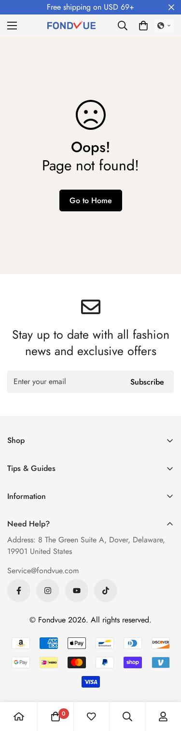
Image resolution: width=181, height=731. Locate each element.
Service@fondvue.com (43, 570)
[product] (19, 716)
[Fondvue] (71, 25)
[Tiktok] (105, 590)
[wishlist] (91, 716)
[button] (143, 25)
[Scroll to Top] (163, 680)
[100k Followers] (47, 590)
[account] (163, 716)
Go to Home (91, 200)
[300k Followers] (18, 590)
